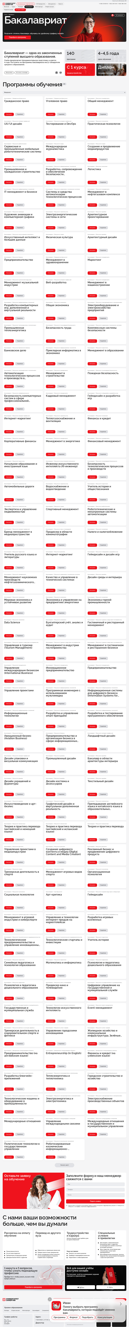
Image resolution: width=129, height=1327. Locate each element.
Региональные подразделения (26, 4)
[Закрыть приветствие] (50, 1299)
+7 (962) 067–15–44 (112, 3)
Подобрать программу (17, 37)
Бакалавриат (36, 1310)
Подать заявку (95, 1201)
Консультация (105, 1317)
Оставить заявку (20, 9)
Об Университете (40, 4)
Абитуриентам (52, 4)
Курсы (13, 6)
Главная (5, 14)
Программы (59, 1317)
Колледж (20, 6)
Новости (60, 4)
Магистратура (39, 6)
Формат (74, 1317)
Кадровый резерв (8, 9)
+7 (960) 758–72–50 (122, 3)
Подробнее (20, 114)
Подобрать (87, 1317)
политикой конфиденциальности (88, 1206)
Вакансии (6, 6)
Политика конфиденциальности (75, 1324)
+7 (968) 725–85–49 (103, 3)
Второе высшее (49, 6)
